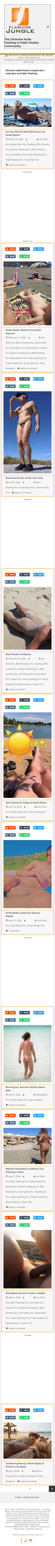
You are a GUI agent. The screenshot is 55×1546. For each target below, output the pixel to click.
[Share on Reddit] (10, 86)
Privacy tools (19, 1529)
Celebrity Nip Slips (30, 1497)
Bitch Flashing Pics (25, 342)
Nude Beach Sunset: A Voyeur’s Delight (25, 1293)
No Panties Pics (26, 674)
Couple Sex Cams (27, 241)
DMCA (33, 1526)
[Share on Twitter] (38, 86)
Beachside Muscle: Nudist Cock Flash (24, 478)
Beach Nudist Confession (18, 654)
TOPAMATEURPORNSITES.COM (30, 55)
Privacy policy (43, 1526)
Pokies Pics (15, 679)
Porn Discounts (9, 60)
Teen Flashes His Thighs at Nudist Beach (26, 802)
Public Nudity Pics (14, 159)
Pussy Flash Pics (31, 159)
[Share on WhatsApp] (24, 93)
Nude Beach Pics (18, 154)
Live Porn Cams (20, 60)
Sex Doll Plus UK (42, 60)
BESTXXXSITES (14, 55)
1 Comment (14, 930)
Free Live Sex (31, 60)
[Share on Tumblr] (24, 86)
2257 (27, 1526)
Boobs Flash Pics (18, 144)
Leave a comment (16, 164)
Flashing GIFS (34, 144)
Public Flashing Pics (37, 154)
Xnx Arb (31, 62)
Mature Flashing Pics (20, 149)
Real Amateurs (24, 684)
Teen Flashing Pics (37, 812)
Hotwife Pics (12, 668)
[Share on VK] (10, 93)
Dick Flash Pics (17, 347)
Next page (52, 1489)
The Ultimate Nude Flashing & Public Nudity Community (21, 42)
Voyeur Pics (38, 684)
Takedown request (34, 1529)
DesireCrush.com (34, 57)
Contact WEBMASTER (14, 1526)
